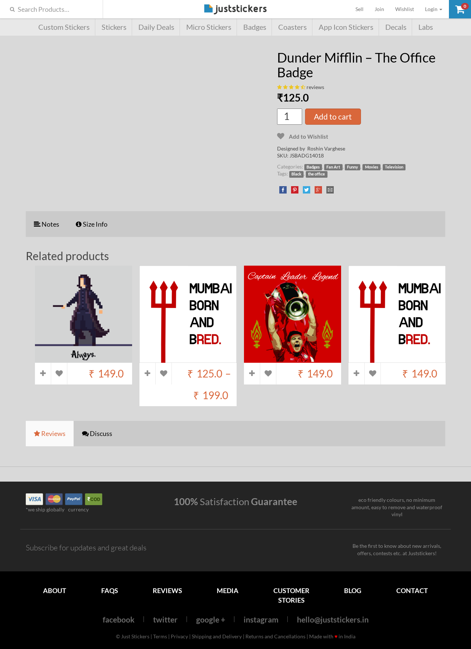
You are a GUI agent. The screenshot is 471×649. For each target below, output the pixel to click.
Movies (371, 167)
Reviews (167, 590)
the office (316, 174)
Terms (160, 636)
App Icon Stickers (346, 27)
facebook (119, 619)
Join (379, 9)
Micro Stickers (208, 27)
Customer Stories (291, 595)
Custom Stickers (64, 27)
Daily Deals (156, 27)
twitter (165, 619)
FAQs (109, 590)
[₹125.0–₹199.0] (188, 359)
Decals (396, 27)
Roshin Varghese (326, 148)
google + (210, 619)
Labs (425, 27)
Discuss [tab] (100, 433)
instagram (261, 619)
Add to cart (333, 116)
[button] (460, 9)
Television (394, 167)
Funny (352, 167)
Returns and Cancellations (275, 636)
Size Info (94, 224)
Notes (49, 224)
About (54, 590)
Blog (352, 590)
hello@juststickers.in (333, 619)
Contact (412, 590)
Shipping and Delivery (217, 636)
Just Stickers (235, 9)
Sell (362, 9)
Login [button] (432, 9)
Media (227, 590)
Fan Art (333, 167)
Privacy (179, 636)
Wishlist (404, 9)
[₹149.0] (83, 359)
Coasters (292, 27)
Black (296, 174)
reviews (315, 87)
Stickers (114, 27)
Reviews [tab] (52, 433)
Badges (254, 27)
